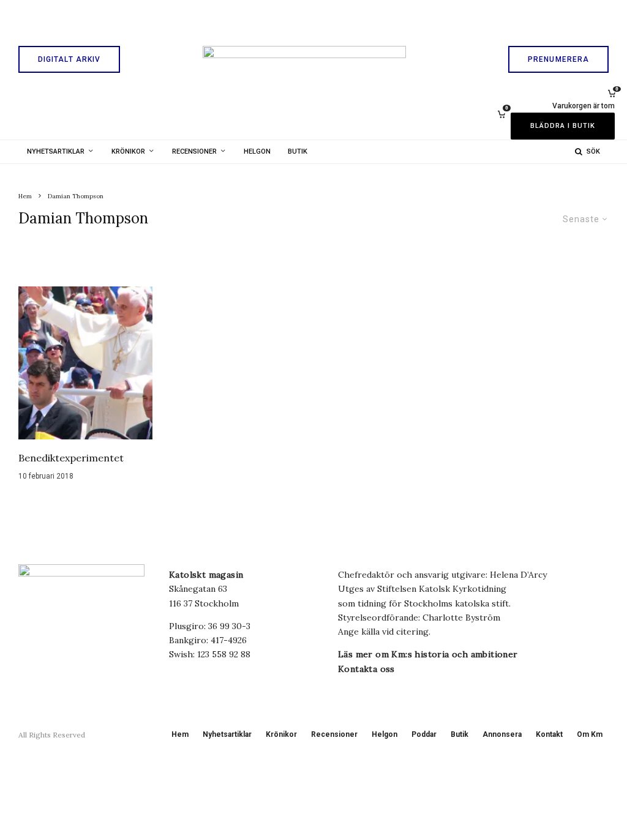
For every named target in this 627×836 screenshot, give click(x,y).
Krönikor (128, 151)
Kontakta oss (366, 668)
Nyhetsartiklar (55, 151)
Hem (180, 734)
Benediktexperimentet (71, 458)
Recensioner (194, 151)
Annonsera (502, 734)
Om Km (590, 734)
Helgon (257, 151)
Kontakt (549, 734)
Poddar (424, 734)
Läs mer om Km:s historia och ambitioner (428, 654)
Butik (297, 151)
